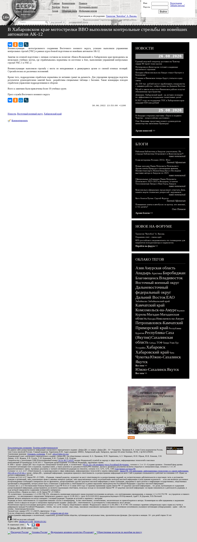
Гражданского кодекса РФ (125, 469)
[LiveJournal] (26, 44)
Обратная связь (69, 11)
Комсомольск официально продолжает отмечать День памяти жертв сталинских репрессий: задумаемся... (160, 191)
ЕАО (170, 297)
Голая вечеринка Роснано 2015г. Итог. (153, 160)
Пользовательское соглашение (20, 448)
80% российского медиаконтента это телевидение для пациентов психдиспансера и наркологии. (160, 241)
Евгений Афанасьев (176, 162)
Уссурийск (140, 347)
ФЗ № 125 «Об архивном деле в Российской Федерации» (106, 465)
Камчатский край (149, 305)
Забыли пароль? (177, 5)
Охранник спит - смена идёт (148, 237)
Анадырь (143, 273)
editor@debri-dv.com (61, 454)
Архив (55, 11)
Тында (166, 342)
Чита (171, 352)
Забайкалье (141, 301)
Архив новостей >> (145, 130)
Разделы (56, 7)
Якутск (141, 361)
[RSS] (131, 438)
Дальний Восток (150, 297)
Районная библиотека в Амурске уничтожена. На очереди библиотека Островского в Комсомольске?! (159, 152)
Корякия (180, 310)
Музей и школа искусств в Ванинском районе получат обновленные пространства (160, 90)
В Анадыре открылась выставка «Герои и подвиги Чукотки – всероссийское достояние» (158, 116)
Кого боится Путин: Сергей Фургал (152, 198)
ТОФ (159, 342)
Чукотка (142, 357)
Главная (56, 3)
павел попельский (177, 156)
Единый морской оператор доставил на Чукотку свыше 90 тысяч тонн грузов (157, 62)
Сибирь (152, 343)
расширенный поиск (78, 22)
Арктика (157, 273)
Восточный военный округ (30, 113)
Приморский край (151, 327)
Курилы (140, 314)
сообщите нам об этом (59, 513)
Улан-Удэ (174, 342)
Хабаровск (155, 347)
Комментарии (68, 3)
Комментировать (20, 120)
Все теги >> (141, 365)
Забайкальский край (159, 301)
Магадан (153, 314)
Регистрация (176, 3)
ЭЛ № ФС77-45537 (66, 460)
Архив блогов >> (144, 213)
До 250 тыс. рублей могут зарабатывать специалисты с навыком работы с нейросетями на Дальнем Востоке (160, 85)
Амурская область (159, 268)
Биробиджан (174, 272)
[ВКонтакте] (10, 44)
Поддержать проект (88, 7)
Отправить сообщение (36, 454)
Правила (83, 3)
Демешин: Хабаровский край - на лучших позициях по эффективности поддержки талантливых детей (159, 96)
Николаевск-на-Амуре (170, 318)
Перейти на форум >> (146, 246)
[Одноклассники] (15, 44)
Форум (65, 7)
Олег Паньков (178, 209)
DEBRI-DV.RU (40, 522)
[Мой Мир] (20, 44)
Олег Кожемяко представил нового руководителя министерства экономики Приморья (158, 122)
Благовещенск (147, 278)
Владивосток (171, 277)
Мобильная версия (88, 11)
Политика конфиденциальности (45, 448)
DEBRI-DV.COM (26, 522)
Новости (12, 113)
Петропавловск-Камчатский (159, 323)
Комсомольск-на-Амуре (155, 310)
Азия (139, 268)
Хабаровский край (53, 113)
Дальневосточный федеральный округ (153, 290)
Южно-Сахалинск (165, 357)
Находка (151, 318)
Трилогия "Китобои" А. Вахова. (121, 16)
